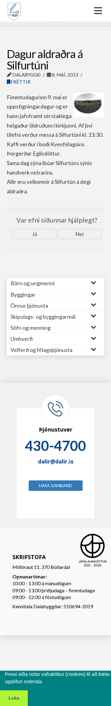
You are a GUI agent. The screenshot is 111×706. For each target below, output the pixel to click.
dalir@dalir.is (55, 461)
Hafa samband (55, 485)
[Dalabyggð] (14, 9)
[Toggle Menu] (55, 11)
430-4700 (55, 445)
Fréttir (20, 82)
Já (34, 234)
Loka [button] (14, 698)
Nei (79, 234)
